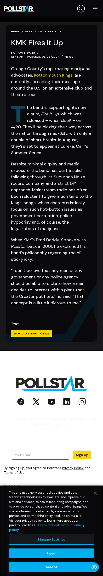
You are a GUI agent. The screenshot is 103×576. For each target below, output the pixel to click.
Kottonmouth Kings (53, 75)
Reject (51, 553)
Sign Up (82, 455)
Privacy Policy (73, 468)
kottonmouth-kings (31, 333)
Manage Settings (51, 539)
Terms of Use (14, 472)
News (69, 56)
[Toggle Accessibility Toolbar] (94, 567)
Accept (51, 567)
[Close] (95, 493)
